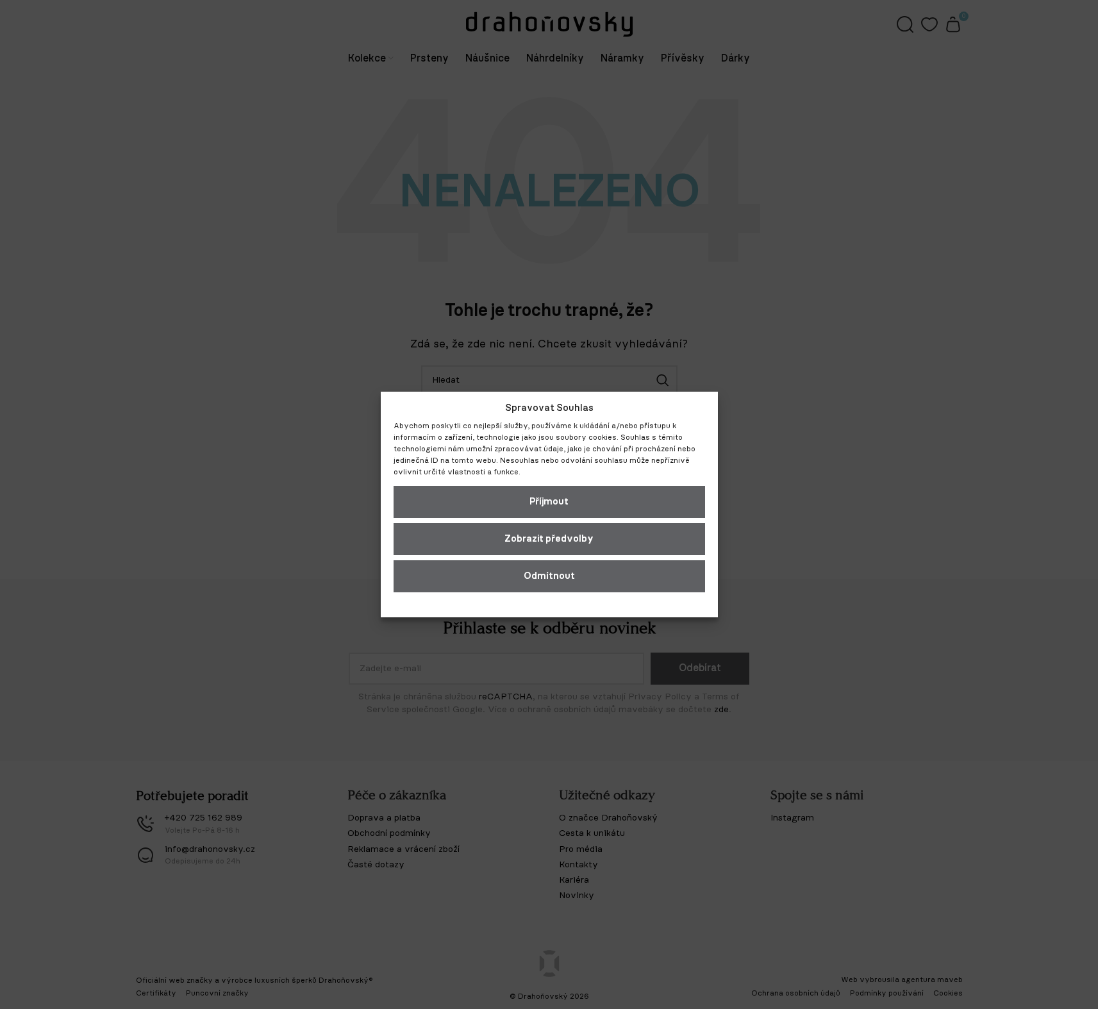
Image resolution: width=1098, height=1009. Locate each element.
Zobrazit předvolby (549, 539)
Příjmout (549, 501)
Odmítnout (549, 576)
